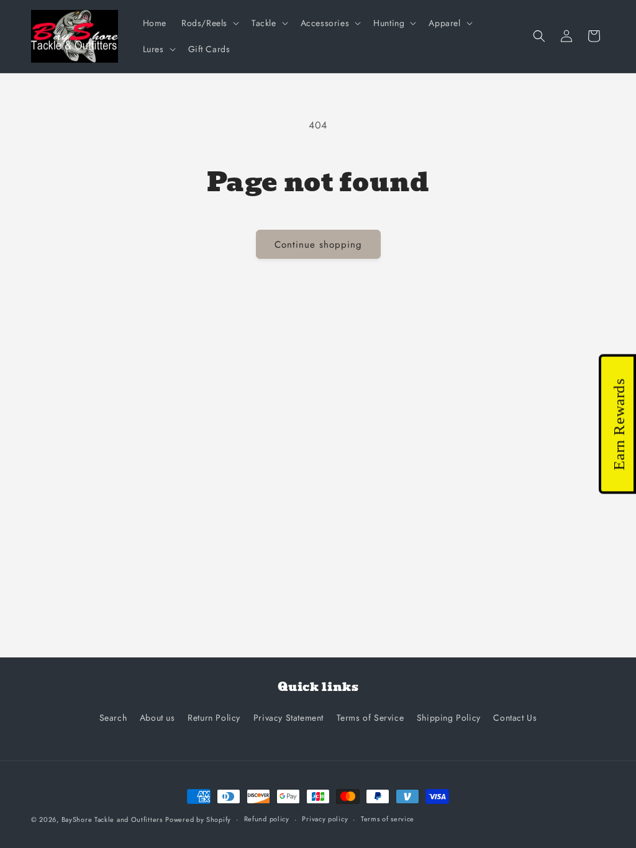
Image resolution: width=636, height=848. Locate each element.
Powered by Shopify (198, 819)
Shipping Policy (449, 717)
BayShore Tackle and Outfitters (112, 819)
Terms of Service (370, 717)
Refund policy (266, 819)
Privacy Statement (288, 717)
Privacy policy (325, 819)
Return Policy (214, 717)
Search (113, 717)
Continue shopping (318, 244)
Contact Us (515, 717)
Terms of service (387, 819)
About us (157, 717)
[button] (209, 23)
